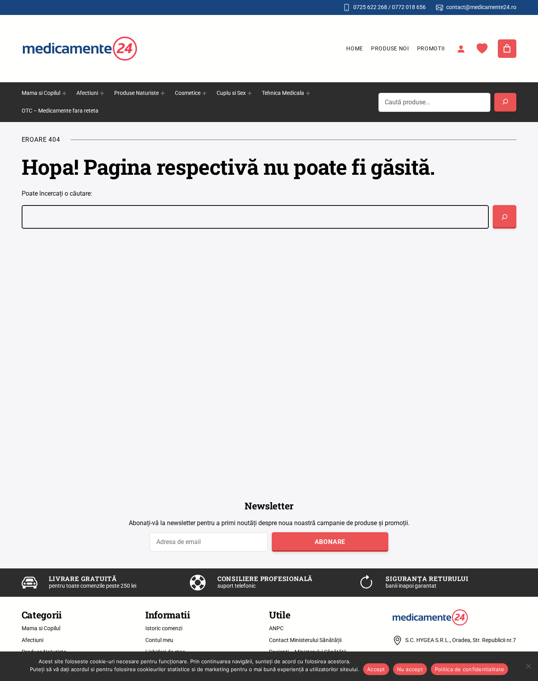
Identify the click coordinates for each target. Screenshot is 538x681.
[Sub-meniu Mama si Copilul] (64, 93)
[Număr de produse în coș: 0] (507, 48)
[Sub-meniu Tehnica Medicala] (308, 93)
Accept (376, 669)
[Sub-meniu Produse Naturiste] (163, 93)
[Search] (505, 102)
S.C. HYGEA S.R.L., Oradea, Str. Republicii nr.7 (460, 640)
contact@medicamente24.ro (481, 7)
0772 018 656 (409, 7)
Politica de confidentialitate (469, 669)
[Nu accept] (528, 666)
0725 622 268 (370, 7)
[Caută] (504, 217)
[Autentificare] (460, 48)
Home (354, 48)
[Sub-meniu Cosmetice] (204, 93)
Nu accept (410, 669)
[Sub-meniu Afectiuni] (102, 93)
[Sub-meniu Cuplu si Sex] (250, 93)
